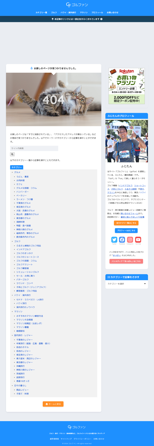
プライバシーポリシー (83, 439)
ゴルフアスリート (24, 264)
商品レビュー (22, 389)
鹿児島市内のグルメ (25, 236)
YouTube (138, 244)
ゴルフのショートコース (27, 257)
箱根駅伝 (20, 331)
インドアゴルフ (23, 249)
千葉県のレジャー (24, 339)
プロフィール (97, 12)
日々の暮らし (20, 385)
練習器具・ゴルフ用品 (26, 290)
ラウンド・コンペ (24, 283)
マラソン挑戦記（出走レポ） (29, 323)
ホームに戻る (54, 404)
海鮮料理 (20, 221)
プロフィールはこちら (126, 230)
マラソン (84, 12)
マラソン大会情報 (24, 319)
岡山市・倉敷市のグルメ (27, 214)
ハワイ (143, 192)
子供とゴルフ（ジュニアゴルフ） (31, 287)
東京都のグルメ (23, 218)
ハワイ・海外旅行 (68, 12)
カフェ (19, 184)
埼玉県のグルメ (23, 206)
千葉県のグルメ (23, 203)
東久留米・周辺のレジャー (28, 358)
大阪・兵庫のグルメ (25, 210)
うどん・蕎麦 (22, 176)
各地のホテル (22, 347)
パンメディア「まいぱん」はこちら (126, 261)
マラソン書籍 (22, 327)
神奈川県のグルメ (24, 229)
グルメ (17, 172)
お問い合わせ (112, 12)
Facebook (122, 244)
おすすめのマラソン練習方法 (29, 316)
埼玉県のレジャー (24, 354)
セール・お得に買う (25, 275)
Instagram (130, 244)
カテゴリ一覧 (41, 12)
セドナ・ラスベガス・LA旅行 (29, 299)
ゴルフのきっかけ (24, 253)
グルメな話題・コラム (26, 188)
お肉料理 (20, 180)
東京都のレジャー (24, 362)
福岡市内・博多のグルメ (27, 233)
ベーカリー (21, 195)
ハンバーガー (22, 191)
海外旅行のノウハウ (25, 307)
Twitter (114, 244)
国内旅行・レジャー (23, 335)
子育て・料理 (22, 393)
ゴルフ (54, 12)
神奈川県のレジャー (25, 369)
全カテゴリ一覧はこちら (126, 223)
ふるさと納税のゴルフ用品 (28, 245)
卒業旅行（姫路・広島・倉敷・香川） (33, 343)
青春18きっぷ (22, 381)
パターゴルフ (22, 279)
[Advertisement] (77, 43)
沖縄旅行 (20, 366)
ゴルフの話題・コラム (26, 260)
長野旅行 (20, 377)
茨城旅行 (20, 373)
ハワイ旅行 (21, 303)
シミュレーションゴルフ (27, 272)
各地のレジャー (23, 351)
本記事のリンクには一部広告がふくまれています (77, 19)
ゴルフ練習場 (22, 268)
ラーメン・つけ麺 (24, 199)
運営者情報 (54, 439)
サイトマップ (66, 439)
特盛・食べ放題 (23, 225)
